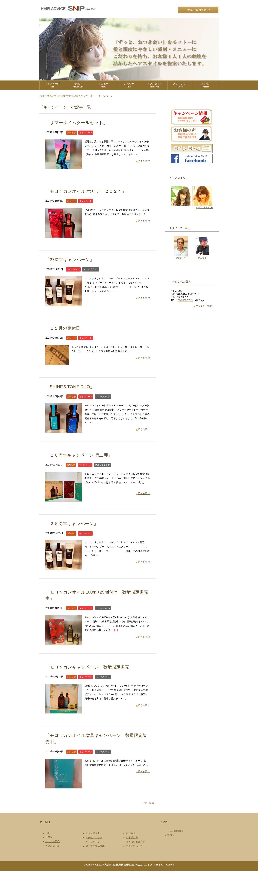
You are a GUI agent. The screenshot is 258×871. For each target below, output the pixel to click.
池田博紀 (202, 258)
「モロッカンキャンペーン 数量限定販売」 (89, 667)
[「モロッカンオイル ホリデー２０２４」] (63, 235)
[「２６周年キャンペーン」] (63, 568)
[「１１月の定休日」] (57, 362)
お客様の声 (132, 837)
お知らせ (129, 85)
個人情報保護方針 (135, 842)
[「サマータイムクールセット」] (63, 167)
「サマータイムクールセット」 (76, 122)
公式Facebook (175, 831)
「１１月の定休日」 (65, 328)
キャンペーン (85, 132)
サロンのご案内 (204, 306)
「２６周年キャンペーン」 (71, 523)
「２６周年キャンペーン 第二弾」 (78, 455)
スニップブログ (90, 269)
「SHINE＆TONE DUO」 (69, 386)
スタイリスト (180, 85)
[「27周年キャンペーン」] (63, 304)
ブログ (170, 835)
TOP (68, 96)
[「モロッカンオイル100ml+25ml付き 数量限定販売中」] (63, 643)
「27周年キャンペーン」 (69, 259)
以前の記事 (148, 803)
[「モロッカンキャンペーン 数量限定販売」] (63, 711)
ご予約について (134, 846)
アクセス (206, 85)
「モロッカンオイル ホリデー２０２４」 (87, 191)
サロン (78, 85)
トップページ (52, 85)
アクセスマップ (94, 837)
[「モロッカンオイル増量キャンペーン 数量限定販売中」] (63, 786)
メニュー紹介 (52, 841)
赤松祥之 (181, 258)
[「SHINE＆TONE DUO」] (63, 431)
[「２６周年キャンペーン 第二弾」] (63, 499)
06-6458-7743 (185, 300)
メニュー (103, 85)
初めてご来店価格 (95, 846)
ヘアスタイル (155, 85)
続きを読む (144, 161)
